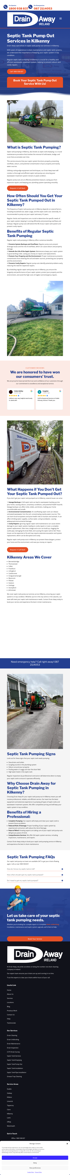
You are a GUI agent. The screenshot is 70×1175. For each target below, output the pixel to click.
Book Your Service (35, 939)
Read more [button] (41, 407)
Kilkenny (10, 1114)
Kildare (9, 1097)
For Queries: (12, 5)
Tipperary (10, 1105)
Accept (35, 1158)
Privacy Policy (38, 1172)
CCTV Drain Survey (13, 1052)
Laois (9, 1118)
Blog (8, 1007)
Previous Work (12, 1011)
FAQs (8, 1019)
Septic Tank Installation (15, 1068)
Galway (9, 1093)
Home (9, 990)
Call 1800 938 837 (16, 71)
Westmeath (11, 1126)
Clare (9, 1110)
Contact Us (11, 1015)
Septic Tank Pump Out (14, 1064)
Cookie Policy (30, 1172)
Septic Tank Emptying (14, 1060)
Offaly (9, 1122)
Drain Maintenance (13, 1044)
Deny (35, 1163)
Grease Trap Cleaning (14, 1076)
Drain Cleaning (12, 1035)
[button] (67, 1144)
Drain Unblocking (13, 1040)
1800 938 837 (18, 8)
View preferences (35, 1168)
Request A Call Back (17, 188)
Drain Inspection (12, 1048)
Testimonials (11, 1023)
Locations (10, 1002)
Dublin (9, 1089)
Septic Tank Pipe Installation (16, 1072)
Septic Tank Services (14, 1056)
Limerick (10, 1101)
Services (10, 998)
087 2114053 (43, 8)
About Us (10, 994)
